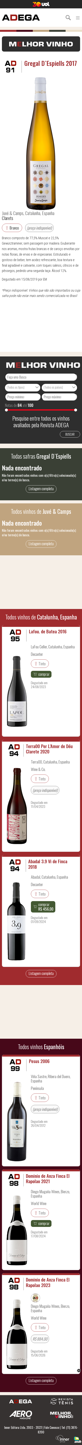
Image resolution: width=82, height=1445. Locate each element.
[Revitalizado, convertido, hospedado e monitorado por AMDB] (77, 1439)
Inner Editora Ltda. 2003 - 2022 (23, 1427)
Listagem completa (41, 488)
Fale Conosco (51, 1427)
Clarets (7, 217)
